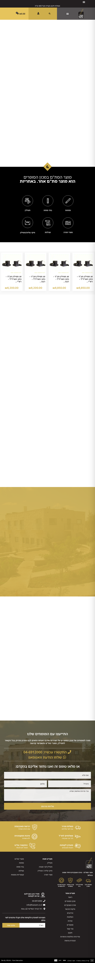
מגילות (48, 232)
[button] (84, 2)
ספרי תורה (68, 232)
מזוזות (68, 210)
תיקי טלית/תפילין (27, 232)
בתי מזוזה (48, 210)
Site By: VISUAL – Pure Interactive (12, 960)
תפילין (27, 210)
